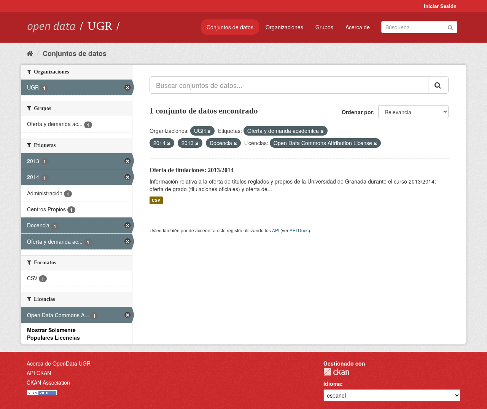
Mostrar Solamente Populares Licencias (53, 333)
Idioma (332, 383)
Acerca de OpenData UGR (59, 363)
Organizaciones (284, 27)
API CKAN (39, 373)
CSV (156, 200)
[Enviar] (450, 26)
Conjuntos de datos (230, 27)
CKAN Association (48, 382)
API (275, 230)
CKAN (336, 372)
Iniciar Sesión (440, 6)
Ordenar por (357, 112)
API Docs (299, 230)
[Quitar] (209, 131)
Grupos (324, 27)
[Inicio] (30, 53)
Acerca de (357, 27)
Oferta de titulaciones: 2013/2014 (192, 170)
